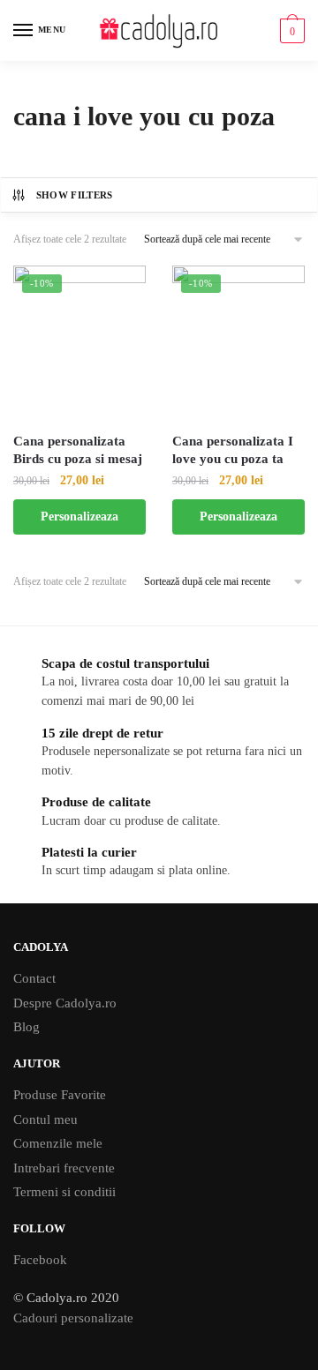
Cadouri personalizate (73, 1318)
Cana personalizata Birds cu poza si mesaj (77, 450)
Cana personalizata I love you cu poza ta (232, 450)
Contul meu (45, 1119)
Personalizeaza (79, 516)
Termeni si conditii (64, 1192)
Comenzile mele (57, 1143)
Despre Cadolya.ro (65, 1003)
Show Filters (74, 195)
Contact (34, 978)
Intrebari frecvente (64, 1168)
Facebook (40, 1260)
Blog (26, 1027)
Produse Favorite (59, 1095)
